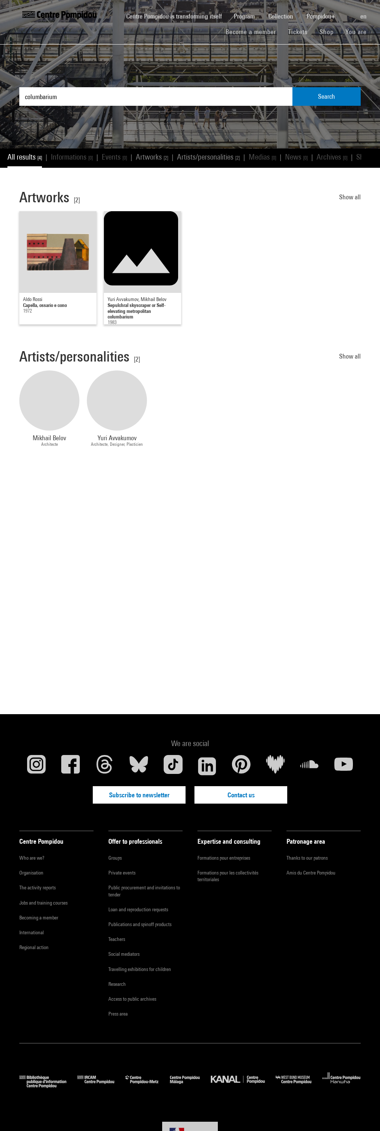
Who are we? (31, 858)
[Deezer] (275, 766)
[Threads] (105, 766)
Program (245, 16)
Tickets (298, 32)
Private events (121, 873)
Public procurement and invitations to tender (144, 891)
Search (326, 96)
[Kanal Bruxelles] (243, 1085)
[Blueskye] (139, 766)
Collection (281, 16)
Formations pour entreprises (223, 858)
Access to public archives (132, 999)
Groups (115, 858)
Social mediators (124, 954)
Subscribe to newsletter (139, 795)
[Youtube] (344, 766)
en (364, 16)
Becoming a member (38, 918)
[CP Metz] (147, 1085)
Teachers (116, 939)
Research (117, 984)
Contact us (241, 795)
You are (356, 32)
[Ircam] (101, 1085)
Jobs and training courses (43, 903)
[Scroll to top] (363, 1114)
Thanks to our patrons (307, 858)
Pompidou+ (322, 16)
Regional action (34, 947)
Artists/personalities (208, 156)
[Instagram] (36, 766)
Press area (118, 1014)
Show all (350, 197)
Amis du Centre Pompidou (310, 873)
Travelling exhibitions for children (139, 969)
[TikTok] (173, 766)
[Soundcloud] (309, 766)
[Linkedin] (207, 766)
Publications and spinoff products (139, 924)
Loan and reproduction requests (138, 909)
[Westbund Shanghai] (299, 1085)
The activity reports (37, 887)
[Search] (348, 12)
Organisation (31, 873)
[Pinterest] (241, 766)
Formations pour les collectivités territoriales (227, 876)
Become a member (254, 31)
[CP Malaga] (190, 1085)
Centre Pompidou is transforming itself (177, 16)
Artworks (152, 156)
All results (24, 156)
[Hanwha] (341, 1085)
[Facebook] (70, 766)
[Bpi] (48, 1085)
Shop (330, 31)
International (31, 932)
